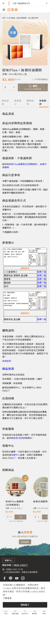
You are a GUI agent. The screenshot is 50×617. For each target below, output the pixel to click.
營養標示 (17, 102)
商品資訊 (5, 102)
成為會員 (25, 542)
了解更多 (7, 598)
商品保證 (8, 369)
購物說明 (30, 102)
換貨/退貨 (18, 438)
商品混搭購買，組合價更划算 (27, 18)
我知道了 (25, 604)
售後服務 (42, 102)
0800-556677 (20, 565)
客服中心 (15, 454)
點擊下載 (41, 271)
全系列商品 (11, 18)
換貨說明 (7, 361)
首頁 (4, 18)
